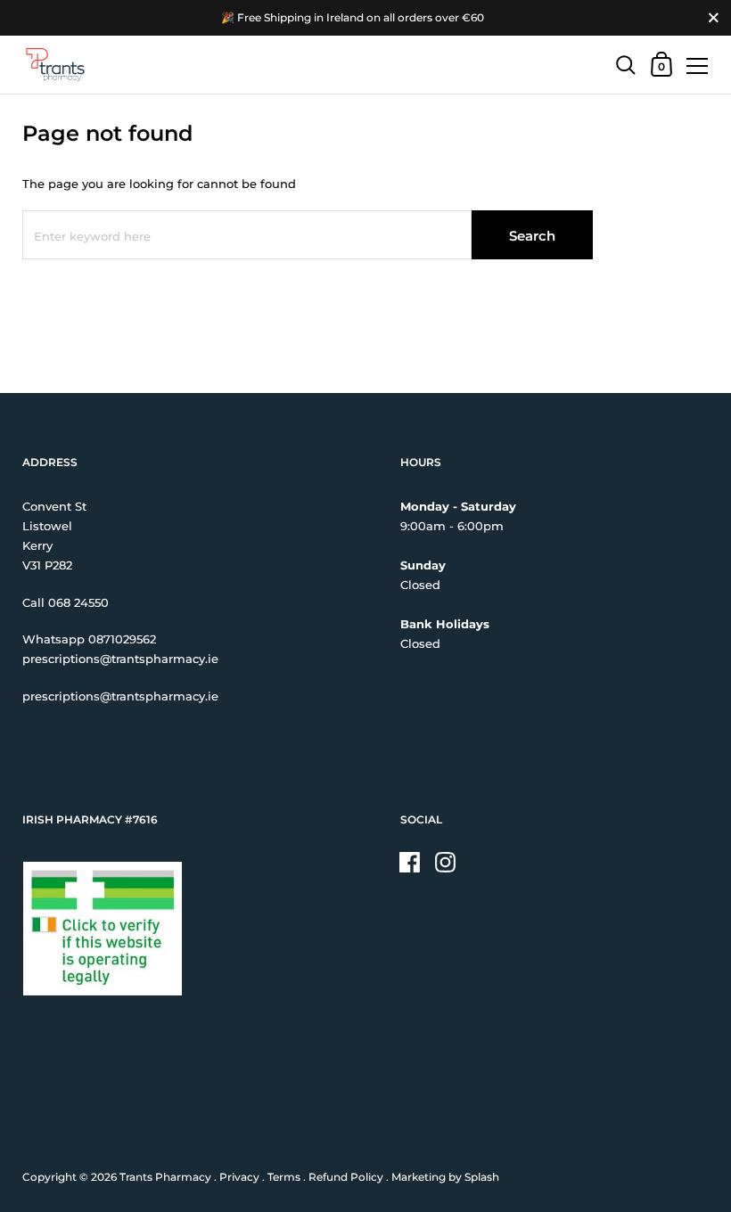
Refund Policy (345, 1176)
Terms (283, 1176)
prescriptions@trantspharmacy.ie (120, 658)
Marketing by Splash (445, 1176)
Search (532, 235)
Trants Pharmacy (165, 1176)
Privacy (239, 1176)
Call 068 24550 (65, 602)
